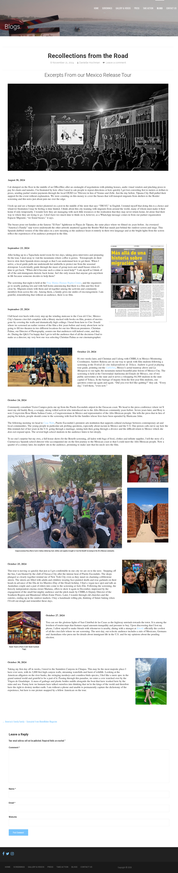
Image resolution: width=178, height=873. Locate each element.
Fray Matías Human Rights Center (64, 282)
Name (12, 789)
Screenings (107, 8)
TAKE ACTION (148, 8)
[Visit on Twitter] (7, 854)
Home (96, 8)
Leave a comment (116, 62)
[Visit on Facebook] (3, 854)
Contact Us (171, 8)
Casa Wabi (49, 422)
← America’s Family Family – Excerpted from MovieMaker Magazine (29, 721)
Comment (14, 747)
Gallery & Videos (123, 8)
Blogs (160, 8)
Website (13, 817)
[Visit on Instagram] (12, 854)
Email (12, 803)
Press (136, 8)
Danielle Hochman (89, 62)
